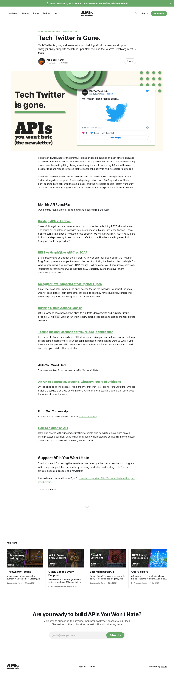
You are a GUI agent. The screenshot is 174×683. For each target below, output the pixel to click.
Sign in (145, 13)
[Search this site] (136, 13)
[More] (56, 13)
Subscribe (159, 13)
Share (130, 61)
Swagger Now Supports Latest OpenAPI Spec (70, 284)
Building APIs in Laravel (54, 221)
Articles (25, 13)
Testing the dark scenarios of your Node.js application (76, 332)
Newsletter (12, 13)
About (93, 666)
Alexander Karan (55, 59)
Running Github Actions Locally (60, 308)
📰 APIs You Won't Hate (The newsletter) (57, 31)
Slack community (88, 416)
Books (36, 13)
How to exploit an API (53, 428)
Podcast (47, 13)
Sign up (82, 666)
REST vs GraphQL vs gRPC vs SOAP (62, 252)
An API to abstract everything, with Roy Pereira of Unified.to (79, 381)
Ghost (164, 666)
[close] (171, 3)
